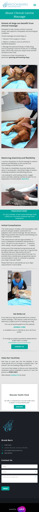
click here (25, 179)
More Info (19, 407)
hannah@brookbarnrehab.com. (19, 342)
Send (5, 488)
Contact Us (19, 347)
